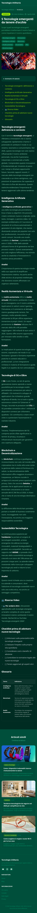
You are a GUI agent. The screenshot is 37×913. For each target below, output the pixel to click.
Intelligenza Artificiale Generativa (18, 92)
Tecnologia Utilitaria (8, 10)
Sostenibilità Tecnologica (15, 106)
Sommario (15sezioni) (12, 79)
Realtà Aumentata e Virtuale (16, 96)
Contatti (4, 893)
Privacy (4, 899)
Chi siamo (5, 890)
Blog (3, 881)
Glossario (9, 119)
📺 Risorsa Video (11, 109)
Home (3, 878)
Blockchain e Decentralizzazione (18, 102)
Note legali (5, 896)
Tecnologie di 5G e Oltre (14, 99)
